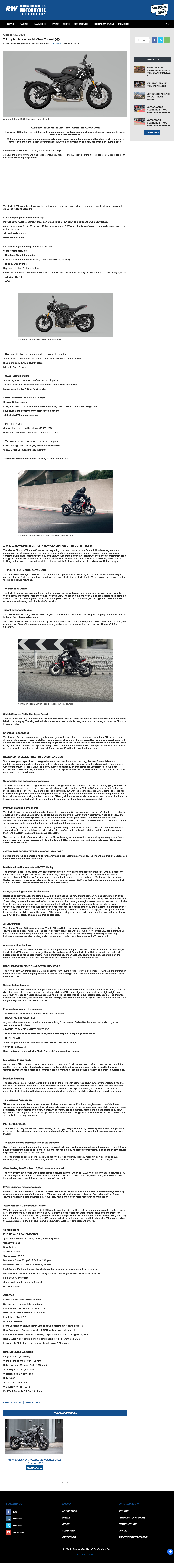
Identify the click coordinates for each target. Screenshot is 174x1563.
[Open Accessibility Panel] (170, 1552)
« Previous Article (12, 1402)
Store (66, 24)
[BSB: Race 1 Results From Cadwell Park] (139, 84)
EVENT (55, 24)
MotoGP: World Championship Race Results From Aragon (158, 109)
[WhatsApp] (167, 40)
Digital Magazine (104, 24)
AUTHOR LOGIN (85, 1554)
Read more (34, 1467)
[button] (167, 24)
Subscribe (51, 1532)
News (10, 24)
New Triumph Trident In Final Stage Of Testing (34, 1461)
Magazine (40, 24)
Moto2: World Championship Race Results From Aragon (158, 123)
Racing (24, 24)
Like (54, 1512)
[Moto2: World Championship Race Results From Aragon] (139, 121)
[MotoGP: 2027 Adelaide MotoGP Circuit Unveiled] (139, 95)
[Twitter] (160, 40)
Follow (52, 1519)
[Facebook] (154, 40)
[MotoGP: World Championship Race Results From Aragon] (139, 108)
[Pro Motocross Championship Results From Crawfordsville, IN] (139, 69)
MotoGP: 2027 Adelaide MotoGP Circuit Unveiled (158, 96)
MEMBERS (123, 24)
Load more (151, 132)
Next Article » (33, 1402)
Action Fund (81, 24)
